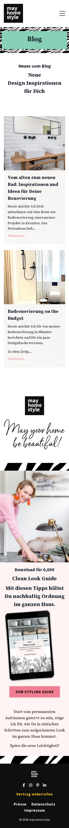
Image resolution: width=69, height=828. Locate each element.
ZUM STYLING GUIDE (35, 691)
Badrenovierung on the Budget (33, 315)
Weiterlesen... (17, 236)
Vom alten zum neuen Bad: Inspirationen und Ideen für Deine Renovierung (33, 188)
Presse (20, 804)
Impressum (34, 810)
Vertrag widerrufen (34, 794)
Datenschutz (43, 804)
